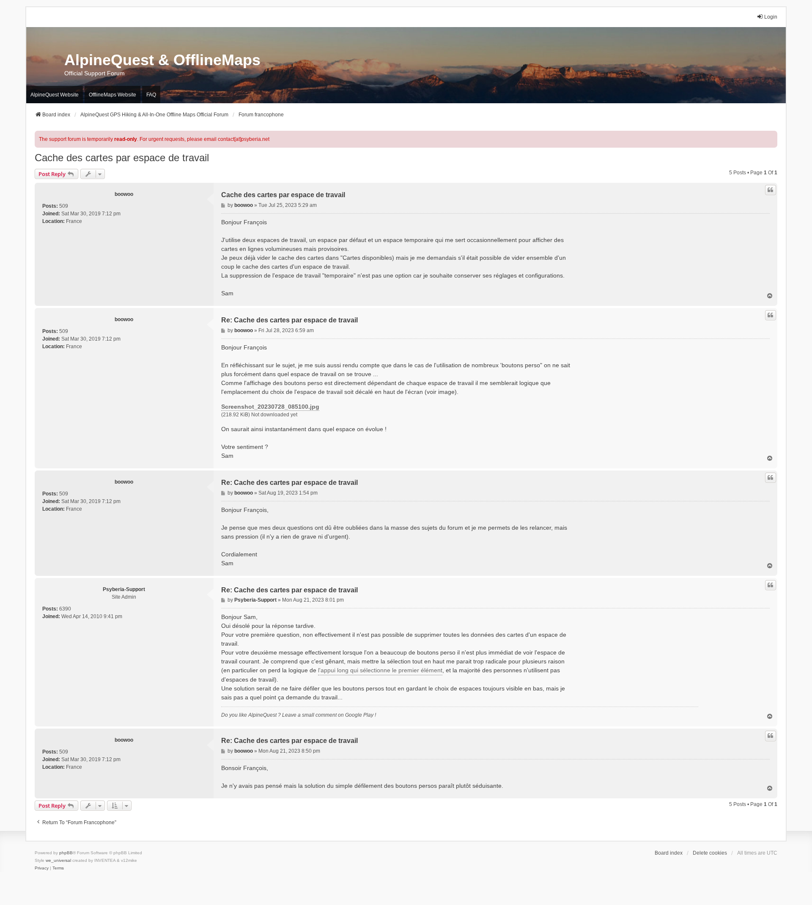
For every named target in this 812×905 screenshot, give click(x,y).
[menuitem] (42, 868)
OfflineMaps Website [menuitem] (112, 95)
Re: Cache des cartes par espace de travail (289, 320)
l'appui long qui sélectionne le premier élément (380, 670)
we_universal (58, 860)
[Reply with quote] (770, 190)
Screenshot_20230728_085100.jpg (270, 406)
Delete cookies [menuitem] (710, 853)
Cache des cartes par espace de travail (122, 157)
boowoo (124, 194)
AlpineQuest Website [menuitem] (54, 95)
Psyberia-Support (124, 589)
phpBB (66, 852)
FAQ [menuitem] (151, 95)
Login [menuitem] (770, 17)
